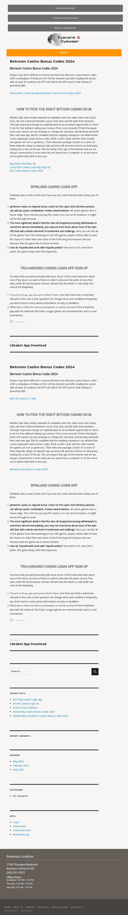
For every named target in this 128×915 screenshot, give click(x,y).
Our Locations (59, 907)
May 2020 (18, 769)
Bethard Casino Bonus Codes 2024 (29, 469)
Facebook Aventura (65, 8)
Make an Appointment (65, 28)
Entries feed (19, 826)
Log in (16, 822)
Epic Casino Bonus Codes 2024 (26, 170)
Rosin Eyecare (11, 910)
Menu (64, 52)
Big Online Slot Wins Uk (23, 163)
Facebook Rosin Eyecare (65, 18)
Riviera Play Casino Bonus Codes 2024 (33, 711)
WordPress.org (21, 834)
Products (43, 907)
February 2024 (20, 765)
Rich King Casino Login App (27, 699)
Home (7, 907)
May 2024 (18, 761)
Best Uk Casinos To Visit (23, 398)
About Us (18, 907)
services (30, 907)
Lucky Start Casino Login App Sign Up (30, 167)
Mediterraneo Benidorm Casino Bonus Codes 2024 (40, 715)
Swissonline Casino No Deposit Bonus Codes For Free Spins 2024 (45, 93)
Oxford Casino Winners (25, 707)
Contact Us (76, 907)
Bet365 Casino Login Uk (26, 703)
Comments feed (21, 830)
